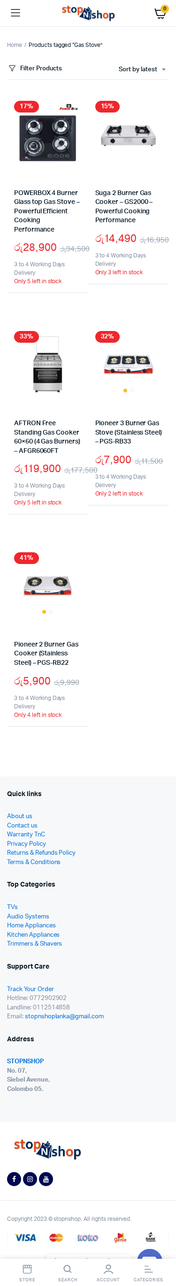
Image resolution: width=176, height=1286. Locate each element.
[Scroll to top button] (161, 1248)
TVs (12, 907)
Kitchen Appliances (33, 935)
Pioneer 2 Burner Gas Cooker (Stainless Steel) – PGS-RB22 (46, 653)
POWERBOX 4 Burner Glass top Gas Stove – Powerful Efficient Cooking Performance (47, 211)
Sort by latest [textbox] (138, 70)
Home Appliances (31, 926)
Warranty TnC (26, 835)
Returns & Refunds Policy (41, 853)
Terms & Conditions (34, 862)
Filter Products (41, 69)
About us (19, 816)
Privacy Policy (26, 844)
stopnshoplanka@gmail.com (64, 1017)
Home (14, 45)
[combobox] (142, 69)
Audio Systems (28, 917)
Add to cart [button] (22, 311)
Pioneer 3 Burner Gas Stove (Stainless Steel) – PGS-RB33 (128, 432)
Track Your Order (30, 989)
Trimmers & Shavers (34, 944)
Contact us (22, 826)
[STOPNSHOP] (88, 13)
